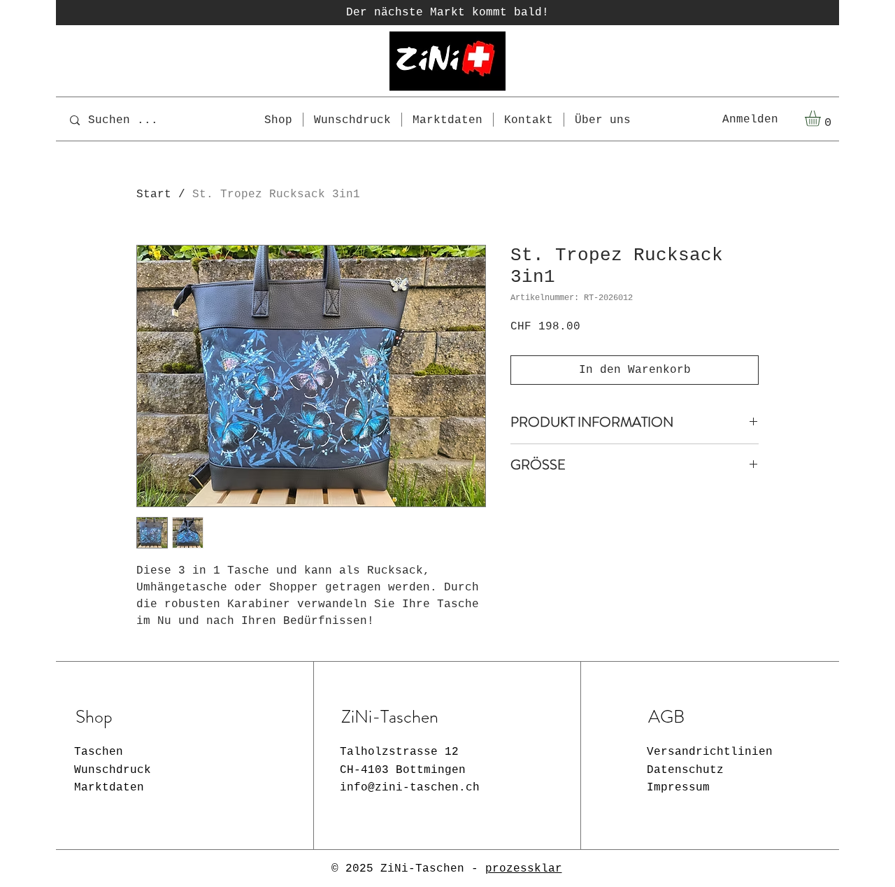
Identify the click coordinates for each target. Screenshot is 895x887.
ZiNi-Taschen (422, 869)
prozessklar (523, 869)
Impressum (678, 787)
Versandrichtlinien (710, 752)
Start (153, 194)
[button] (822, 119)
